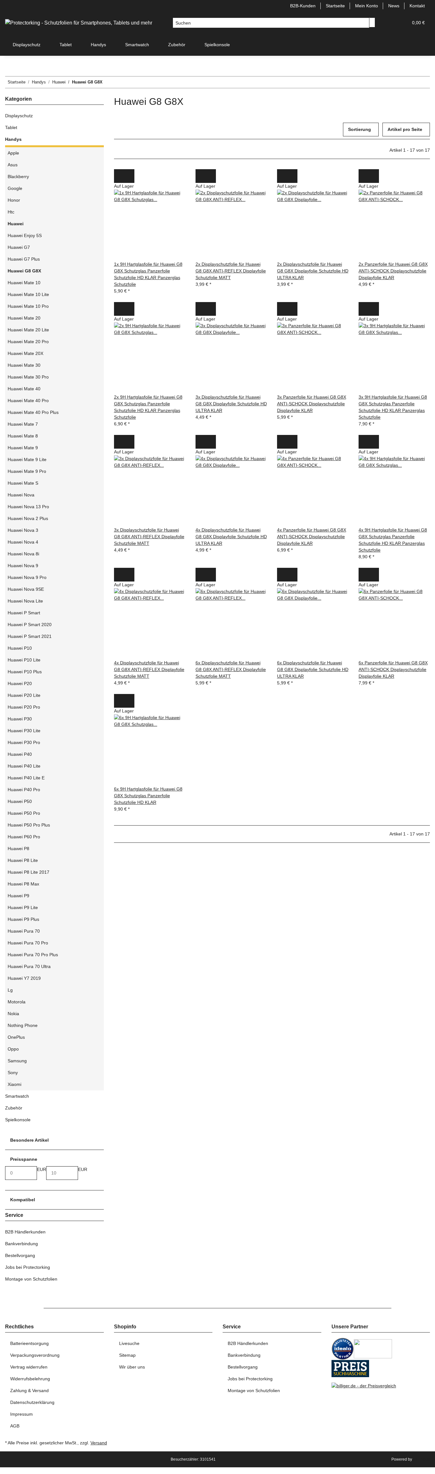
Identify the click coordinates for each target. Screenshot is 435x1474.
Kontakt (417, 5)
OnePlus (16, 1037)
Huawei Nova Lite (25, 600)
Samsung (17, 1060)
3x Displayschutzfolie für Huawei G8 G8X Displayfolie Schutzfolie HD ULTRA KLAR (231, 403)
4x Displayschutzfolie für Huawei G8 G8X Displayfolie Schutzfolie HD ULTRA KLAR (231, 536)
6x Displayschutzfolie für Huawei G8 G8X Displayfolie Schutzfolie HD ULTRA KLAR (312, 669)
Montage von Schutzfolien (31, 1279)
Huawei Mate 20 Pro (28, 341)
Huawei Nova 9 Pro (27, 577)
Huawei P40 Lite (24, 766)
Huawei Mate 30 (24, 365)
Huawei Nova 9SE (26, 589)
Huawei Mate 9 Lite (27, 459)
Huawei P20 (20, 683)
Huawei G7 (19, 247)
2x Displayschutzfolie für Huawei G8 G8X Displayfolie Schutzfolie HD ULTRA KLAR (312, 271)
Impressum (21, 1414)
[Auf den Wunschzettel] (129, 176)
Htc (11, 211)
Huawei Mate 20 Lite (28, 329)
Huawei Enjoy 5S (25, 235)
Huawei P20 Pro (24, 707)
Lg (10, 990)
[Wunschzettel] (401, 23)
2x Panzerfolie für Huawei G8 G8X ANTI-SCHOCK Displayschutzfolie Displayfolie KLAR (393, 271)
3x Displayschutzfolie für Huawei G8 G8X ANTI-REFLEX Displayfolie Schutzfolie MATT (149, 536)
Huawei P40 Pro (24, 789)
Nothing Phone (23, 1025)
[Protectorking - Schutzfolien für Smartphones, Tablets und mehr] (78, 23)
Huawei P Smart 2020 (30, 624)
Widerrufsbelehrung (30, 1378)
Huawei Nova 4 (23, 542)
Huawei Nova (21, 494)
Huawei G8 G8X (24, 270)
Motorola (16, 1001)
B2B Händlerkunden (25, 1231)
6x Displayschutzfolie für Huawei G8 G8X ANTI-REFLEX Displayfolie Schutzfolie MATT (231, 669)
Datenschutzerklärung (32, 1402)
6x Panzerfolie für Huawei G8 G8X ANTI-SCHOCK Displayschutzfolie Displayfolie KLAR (393, 669)
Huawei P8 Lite (23, 860)
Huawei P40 (20, 754)
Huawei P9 (18, 895)
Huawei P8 (18, 848)
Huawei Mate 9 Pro (27, 471)
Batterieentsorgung (29, 1343)
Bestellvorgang (20, 1255)
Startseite (335, 5)
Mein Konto (366, 5)
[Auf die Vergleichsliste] (119, 176)
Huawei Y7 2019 (24, 978)
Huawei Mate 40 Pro (28, 400)
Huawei (16, 223)
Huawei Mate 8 (23, 435)
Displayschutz (19, 115)
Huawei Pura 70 (24, 931)
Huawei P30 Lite (24, 730)
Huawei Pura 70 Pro (28, 942)
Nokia (13, 1013)
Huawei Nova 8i (23, 553)
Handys (13, 139)
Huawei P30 (20, 718)
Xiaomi (14, 1084)
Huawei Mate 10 (24, 282)
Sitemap (127, 1355)
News (393, 5)
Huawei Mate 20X (25, 353)
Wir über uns (132, 1366)
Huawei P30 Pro (24, 742)
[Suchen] (372, 22)
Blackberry (18, 176)
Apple (13, 152)
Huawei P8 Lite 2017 (28, 872)
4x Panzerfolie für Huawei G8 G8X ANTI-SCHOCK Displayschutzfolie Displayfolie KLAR (311, 536)
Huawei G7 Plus (24, 259)
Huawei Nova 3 (23, 530)
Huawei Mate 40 (24, 388)
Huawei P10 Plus (25, 671)
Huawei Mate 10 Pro (28, 306)
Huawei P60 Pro (24, 836)
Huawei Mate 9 (23, 447)
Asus (13, 164)
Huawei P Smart (24, 612)
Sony (13, 1072)
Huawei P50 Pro (24, 813)
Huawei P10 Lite (24, 659)
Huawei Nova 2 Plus (28, 518)
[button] (390, 23)
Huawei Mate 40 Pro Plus (33, 412)
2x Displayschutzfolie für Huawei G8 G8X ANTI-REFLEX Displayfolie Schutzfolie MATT (231, 271)
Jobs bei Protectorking (27, 1267)
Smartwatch (17, 1096)
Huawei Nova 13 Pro (28, 506)
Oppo (13, 1048)
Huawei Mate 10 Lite (28, 294)
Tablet (11, 127)
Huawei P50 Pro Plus (29, 824)
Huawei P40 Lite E (26, 777)
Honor (14, 200)
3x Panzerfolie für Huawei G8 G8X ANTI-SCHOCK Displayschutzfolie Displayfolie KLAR (311, 403)
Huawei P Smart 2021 (30, 636)
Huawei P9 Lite (23, 907)
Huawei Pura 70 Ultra (29, 966)
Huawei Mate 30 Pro (28, 376)
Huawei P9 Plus (23, 919)
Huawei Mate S (23, 483)
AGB (14, 1425)
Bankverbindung (21, 1243)
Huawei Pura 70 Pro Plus (33, 954)
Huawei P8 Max (23, 883)
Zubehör (13, 1107)
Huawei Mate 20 (24, 318)
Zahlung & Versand (29, 1390)
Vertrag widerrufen (28, 1366)
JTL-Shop (421, 1459)
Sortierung (359, 129)
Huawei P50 (20, 801)
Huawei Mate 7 (23, 424)
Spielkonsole (18, 1119)
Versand (98, 1442)
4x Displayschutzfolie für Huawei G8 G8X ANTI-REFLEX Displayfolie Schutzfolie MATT (149, 669)
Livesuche (129, 1343)
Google (15, 188)
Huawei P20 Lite (24, 695)
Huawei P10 (20, 648)
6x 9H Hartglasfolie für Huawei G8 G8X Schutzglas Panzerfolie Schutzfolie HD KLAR (148, 795)
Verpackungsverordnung (35, 1355)
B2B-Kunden (303, 5)
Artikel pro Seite (405, 129)
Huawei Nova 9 (23, 565)
